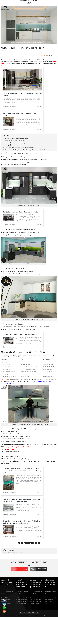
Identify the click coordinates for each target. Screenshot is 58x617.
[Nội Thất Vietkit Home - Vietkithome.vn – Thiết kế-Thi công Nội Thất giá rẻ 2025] (29, 3)
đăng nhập (11, 553)
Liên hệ (3, 584)
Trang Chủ (3, 582)
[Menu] (2, 3)
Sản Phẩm (7, 584)
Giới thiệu (9, 582)
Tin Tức (12, 45)
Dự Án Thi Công (49, 582)
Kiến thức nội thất (5, 45)
